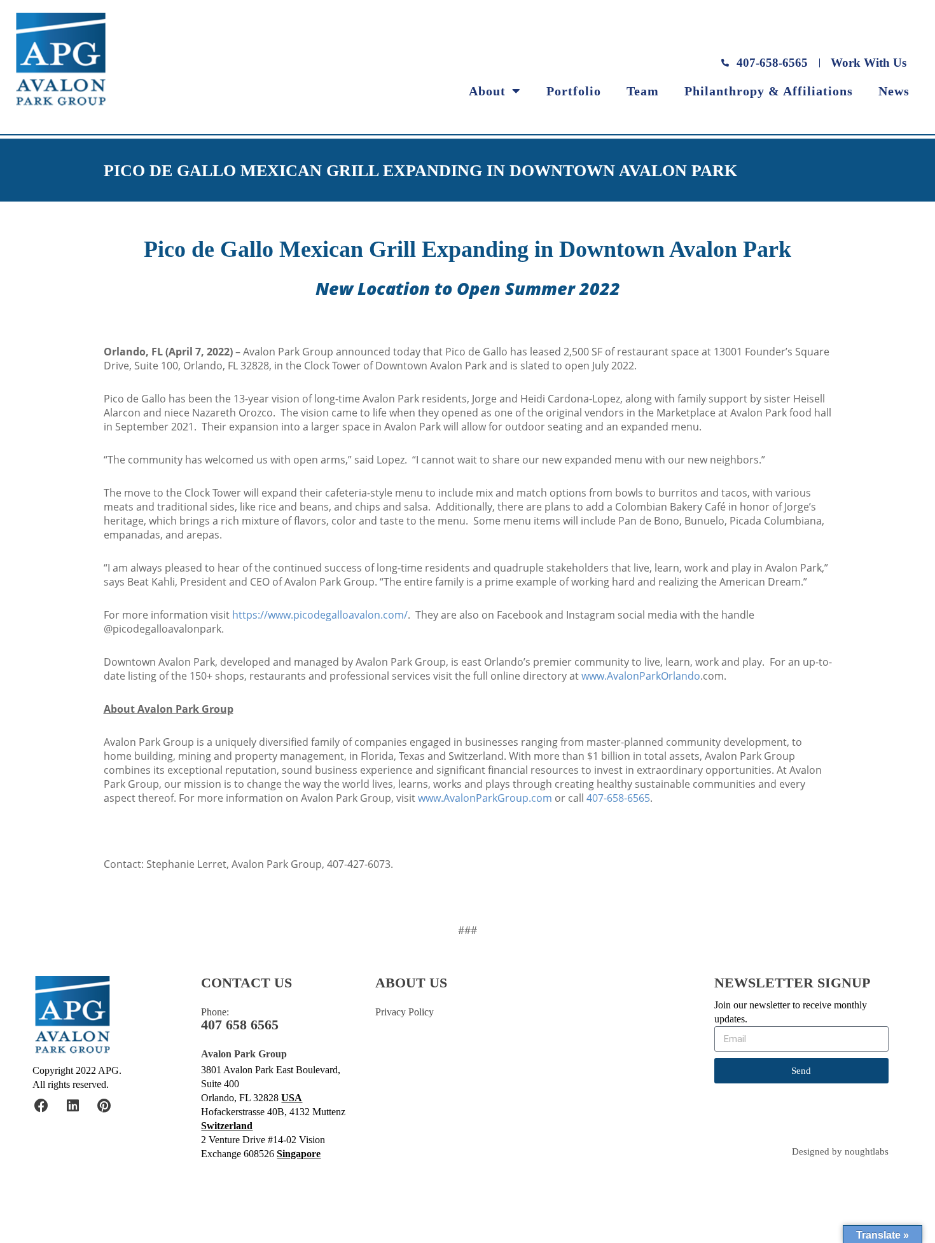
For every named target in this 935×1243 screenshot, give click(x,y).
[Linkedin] (73, 1106)
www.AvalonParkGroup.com (485, 798)
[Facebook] (41, 1106)
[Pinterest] (104, 1106)
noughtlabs (867, 1152)
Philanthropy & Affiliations (768, 91)
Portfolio (573, 91)
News (894, 91)
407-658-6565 (618, 798)
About (487, 91)
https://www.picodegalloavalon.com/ (320, 615)
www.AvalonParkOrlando (640, 676)
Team (643, 91)
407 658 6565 (240, 1025)
